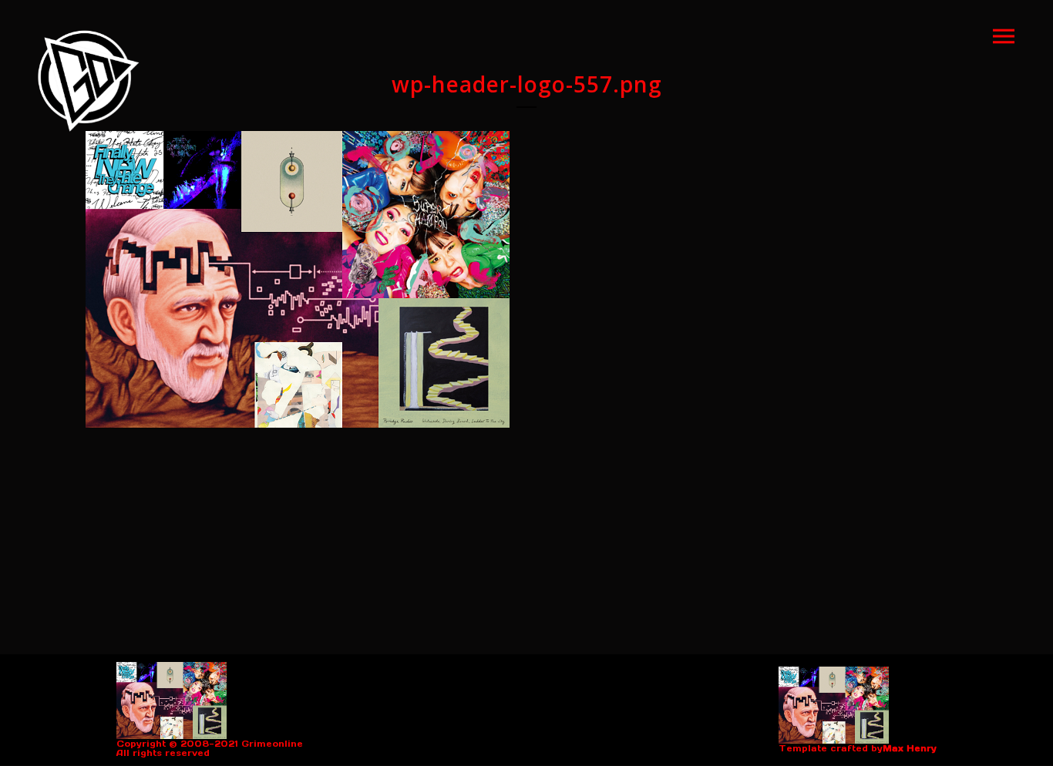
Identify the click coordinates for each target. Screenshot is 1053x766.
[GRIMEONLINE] (88, 81)
